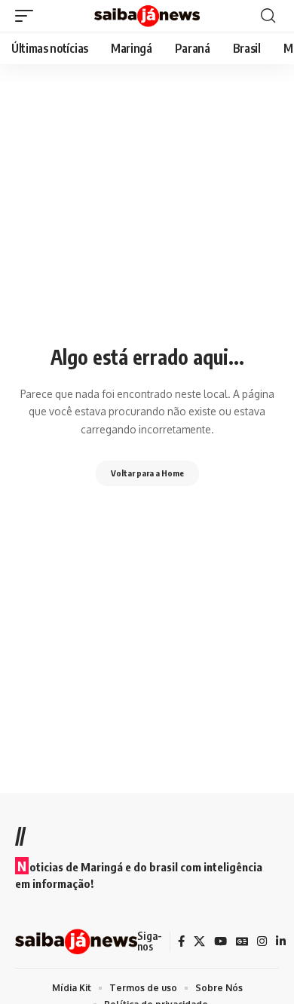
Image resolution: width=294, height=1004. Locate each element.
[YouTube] (220, 941)
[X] (199, 941)
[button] (28, 16)
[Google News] (242, 941)
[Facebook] (181, 941)
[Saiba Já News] (147, 16)
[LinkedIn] (280, 941)
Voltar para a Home (147, 473)
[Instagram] (262, 941)
